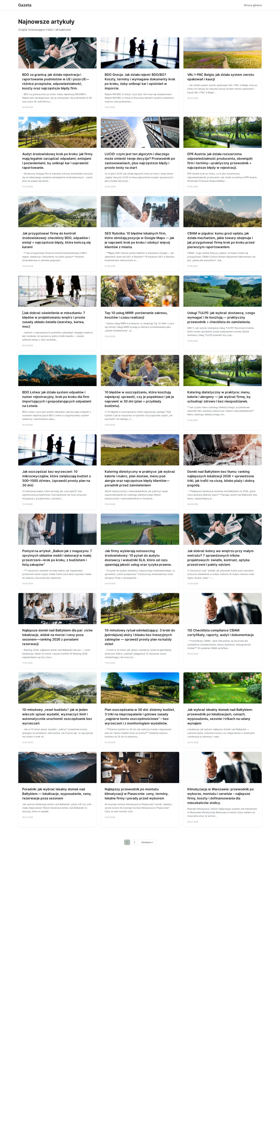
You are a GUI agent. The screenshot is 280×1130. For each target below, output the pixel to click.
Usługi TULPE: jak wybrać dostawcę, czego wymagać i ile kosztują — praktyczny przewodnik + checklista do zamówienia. (221, 317)
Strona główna (253, 5)
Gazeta (24, 5)
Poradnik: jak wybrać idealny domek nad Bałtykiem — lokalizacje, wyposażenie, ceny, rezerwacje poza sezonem (57, 793)
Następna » (147, 842)
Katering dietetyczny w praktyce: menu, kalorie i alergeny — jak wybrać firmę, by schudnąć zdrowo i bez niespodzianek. (219, 396)
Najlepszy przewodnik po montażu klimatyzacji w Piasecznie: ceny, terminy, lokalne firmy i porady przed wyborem (137, 793)
